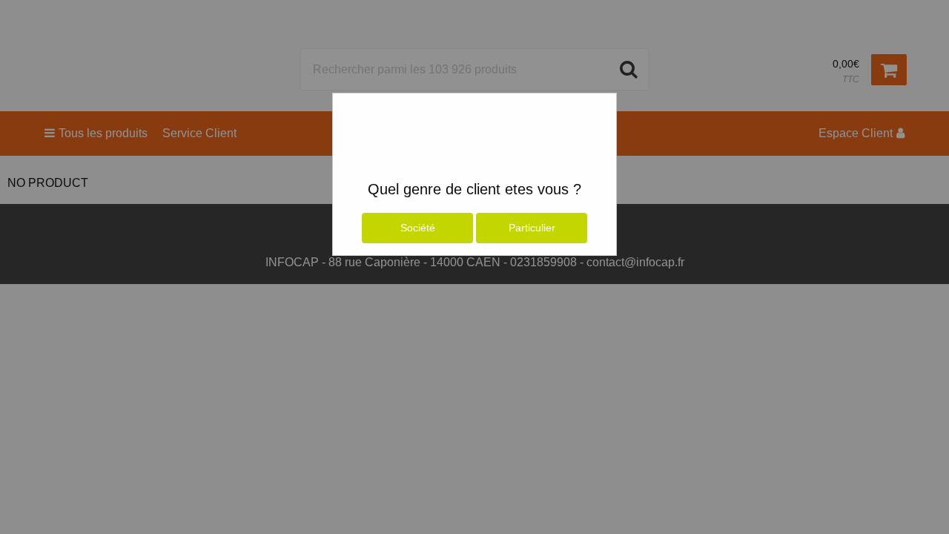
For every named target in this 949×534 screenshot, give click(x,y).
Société (417, 228)
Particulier (532, 228)
